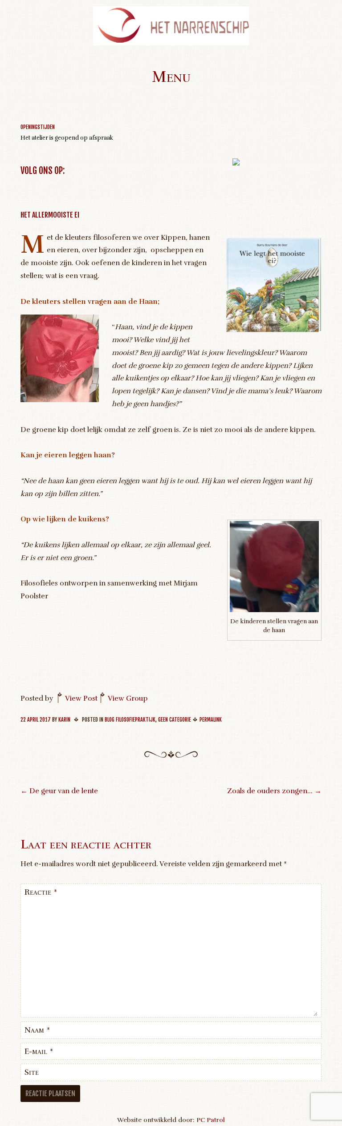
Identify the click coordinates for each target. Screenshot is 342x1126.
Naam (37, 1030)
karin (64, 719)
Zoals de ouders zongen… (274, 791)
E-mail (38, 1051)
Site (31, 1072)
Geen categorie (174, 719)
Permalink (211, 719)
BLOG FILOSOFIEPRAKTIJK (130, 719)
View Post (81, 698)
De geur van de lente (59, 791)
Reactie (40, 892)
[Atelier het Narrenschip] (171, 43)
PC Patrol (210, 1120)
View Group (128, 698)
